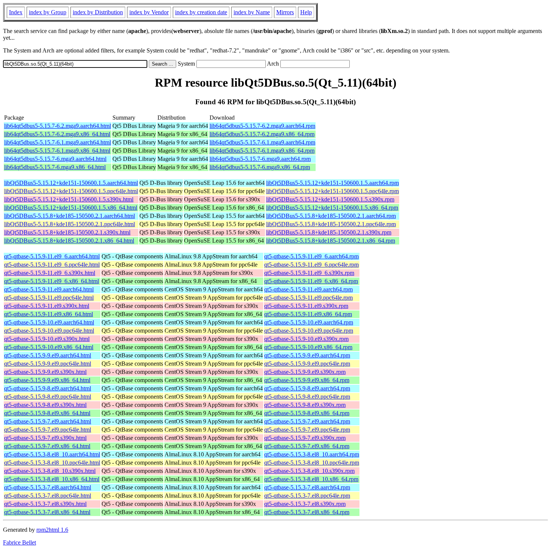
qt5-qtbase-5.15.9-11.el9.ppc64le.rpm (308, 297)
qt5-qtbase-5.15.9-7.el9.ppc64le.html (47, 429)
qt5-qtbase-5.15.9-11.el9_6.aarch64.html (52, 256)
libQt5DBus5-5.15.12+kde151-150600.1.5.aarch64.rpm (332, 183)
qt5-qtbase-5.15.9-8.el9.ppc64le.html (47, 396)
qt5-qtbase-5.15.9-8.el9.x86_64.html (47, 413)
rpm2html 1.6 (52, 529)
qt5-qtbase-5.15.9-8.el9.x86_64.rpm (306, 413)
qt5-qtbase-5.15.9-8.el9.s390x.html (45, 405)
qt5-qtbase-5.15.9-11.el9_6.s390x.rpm (309, 273)
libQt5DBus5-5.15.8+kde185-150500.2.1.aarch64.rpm (331, 216)
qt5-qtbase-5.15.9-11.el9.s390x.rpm (306, 306)
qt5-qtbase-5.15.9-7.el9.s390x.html (45, 438)
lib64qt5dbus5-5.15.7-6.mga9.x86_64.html (55, 167)
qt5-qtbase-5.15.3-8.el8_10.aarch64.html (52, 454)
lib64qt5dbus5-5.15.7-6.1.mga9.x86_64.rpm (262, 150)
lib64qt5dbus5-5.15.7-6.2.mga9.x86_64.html (57, 134)
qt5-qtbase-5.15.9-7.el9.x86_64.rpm (306, 446)
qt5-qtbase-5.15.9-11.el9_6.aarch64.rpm (311, 256)
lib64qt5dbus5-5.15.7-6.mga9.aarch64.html (55, 159)
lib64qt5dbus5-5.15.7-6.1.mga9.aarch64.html (57, 142)
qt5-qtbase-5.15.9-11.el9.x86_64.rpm (308, 314)
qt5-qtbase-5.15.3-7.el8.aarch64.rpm (307, 487)
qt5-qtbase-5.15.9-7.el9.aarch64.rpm (307, 421)
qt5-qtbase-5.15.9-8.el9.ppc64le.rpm (307, 396)
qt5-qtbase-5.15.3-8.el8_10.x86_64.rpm (311, 479)
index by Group (47, 12)
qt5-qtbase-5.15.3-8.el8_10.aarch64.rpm (311, 454)
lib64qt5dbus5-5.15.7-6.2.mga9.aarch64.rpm (262, 126)
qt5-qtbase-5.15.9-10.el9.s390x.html (47, 339)
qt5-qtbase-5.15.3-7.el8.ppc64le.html (47, 495)
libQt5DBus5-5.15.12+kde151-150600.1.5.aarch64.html (71, 183)
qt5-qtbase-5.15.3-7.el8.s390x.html (45, 504)
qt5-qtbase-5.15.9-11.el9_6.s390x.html (49, 273)
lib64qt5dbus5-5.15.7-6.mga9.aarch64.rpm (260, 159)
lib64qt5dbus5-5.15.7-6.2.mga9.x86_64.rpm (262, 134)
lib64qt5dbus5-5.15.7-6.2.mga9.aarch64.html (57, 126)
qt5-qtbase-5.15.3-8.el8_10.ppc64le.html (52, 462)
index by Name (252, 12)
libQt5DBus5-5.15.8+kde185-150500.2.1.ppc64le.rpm (331, 224)
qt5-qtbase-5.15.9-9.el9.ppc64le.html (47, 363)
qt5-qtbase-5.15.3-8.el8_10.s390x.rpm (309, 471)
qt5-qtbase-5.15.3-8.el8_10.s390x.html (50, 471)
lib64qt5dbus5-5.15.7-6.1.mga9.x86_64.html (57, 150)
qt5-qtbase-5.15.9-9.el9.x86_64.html (47, 380)
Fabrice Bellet (19, 542)
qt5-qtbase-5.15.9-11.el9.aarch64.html (49, 289)
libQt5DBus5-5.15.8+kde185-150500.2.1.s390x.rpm (328, 232)
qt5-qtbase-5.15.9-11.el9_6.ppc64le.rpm (311, 264)
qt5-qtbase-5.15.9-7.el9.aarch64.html (47, 421)
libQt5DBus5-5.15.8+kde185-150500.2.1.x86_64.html (69, 240)
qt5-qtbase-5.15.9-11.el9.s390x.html (46, 306)
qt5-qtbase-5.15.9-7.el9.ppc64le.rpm (307, 429)
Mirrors (285, 12)
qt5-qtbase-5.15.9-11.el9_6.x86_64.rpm (311, 281)
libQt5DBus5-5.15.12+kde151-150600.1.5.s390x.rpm (330, 199)
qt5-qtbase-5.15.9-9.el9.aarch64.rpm (307, 355)
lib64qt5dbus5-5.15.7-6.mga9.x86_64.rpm (260, 167)
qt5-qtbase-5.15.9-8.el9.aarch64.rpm (307, 388)
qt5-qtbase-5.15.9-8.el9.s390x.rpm (305, 405)
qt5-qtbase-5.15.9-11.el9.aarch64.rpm (308, 289)
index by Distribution (98, 12)
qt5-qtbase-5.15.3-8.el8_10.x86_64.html (51, 479)
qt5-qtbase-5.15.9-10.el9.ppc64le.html (49, 330)
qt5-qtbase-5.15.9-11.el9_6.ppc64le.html (52, 264)
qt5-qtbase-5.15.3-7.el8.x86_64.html (47, 512)
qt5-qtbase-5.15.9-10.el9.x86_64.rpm (308, 347)
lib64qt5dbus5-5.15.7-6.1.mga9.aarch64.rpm (262, 142)
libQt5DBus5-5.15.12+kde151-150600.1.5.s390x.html (68, 199)
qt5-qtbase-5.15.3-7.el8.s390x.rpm (305, 504)
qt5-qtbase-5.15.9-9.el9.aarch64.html (47, 355)
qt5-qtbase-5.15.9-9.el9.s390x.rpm (305, 372)
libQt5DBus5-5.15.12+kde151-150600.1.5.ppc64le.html (71, 191)
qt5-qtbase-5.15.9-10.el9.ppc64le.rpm (308, 330)
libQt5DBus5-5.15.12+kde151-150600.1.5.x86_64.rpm (332, 207)
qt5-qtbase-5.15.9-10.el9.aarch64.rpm (308, 322)
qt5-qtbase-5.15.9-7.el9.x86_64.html (47, 446)
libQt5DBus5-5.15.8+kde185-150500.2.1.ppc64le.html (69, 224)
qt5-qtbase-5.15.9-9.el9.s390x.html (45, 372)
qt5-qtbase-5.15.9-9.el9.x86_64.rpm (306, 380)
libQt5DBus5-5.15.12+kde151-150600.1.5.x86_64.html (70, 207)
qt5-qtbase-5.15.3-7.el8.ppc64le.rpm (307, 495)
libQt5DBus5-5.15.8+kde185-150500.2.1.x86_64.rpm (330, 240)
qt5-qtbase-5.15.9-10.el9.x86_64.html (48, 347)
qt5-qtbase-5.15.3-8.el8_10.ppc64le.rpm (311, 462)
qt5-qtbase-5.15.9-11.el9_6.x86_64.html (51, 281)
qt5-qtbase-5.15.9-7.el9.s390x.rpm (305, 438)
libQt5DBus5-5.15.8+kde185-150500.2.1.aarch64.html (69, 216)
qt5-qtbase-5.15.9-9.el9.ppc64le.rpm (307, 363)
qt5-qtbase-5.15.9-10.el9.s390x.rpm (306, 339)
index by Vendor (149, 12)
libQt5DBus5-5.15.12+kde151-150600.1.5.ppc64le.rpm (332, 191)
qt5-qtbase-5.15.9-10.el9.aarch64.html (49, 322)
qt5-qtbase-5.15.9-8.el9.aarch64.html (47, 388)
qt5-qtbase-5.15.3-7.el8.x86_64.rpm (306, 512)
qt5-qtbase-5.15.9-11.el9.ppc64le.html (49, 297)
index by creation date (201, 12)
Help (306, 12)
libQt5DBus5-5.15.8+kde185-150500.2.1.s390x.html (67, 232)
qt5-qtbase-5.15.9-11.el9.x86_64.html (48, 314)
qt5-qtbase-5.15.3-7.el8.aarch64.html (47, 487)
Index (15, 12)
